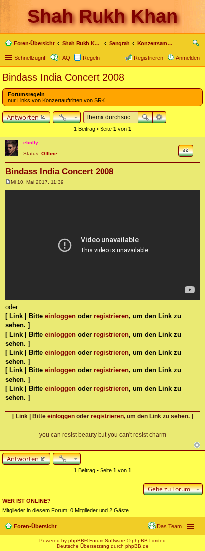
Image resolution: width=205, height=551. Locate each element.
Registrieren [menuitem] (148, 58)
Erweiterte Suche (159, 117)
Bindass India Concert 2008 (63, 77)
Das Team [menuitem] (169, 526)
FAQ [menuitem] (64, 58)
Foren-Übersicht (35, 526)
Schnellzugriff (30, 58)
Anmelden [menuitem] (188, 58)
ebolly (30, 142)
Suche (145, 117)
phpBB (76, 540)
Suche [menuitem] (197, 44)
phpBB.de (137, 546)
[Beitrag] (8, 181)
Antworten (23, 117)
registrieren (111, 316)
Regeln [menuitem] (91, 58)
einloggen (60, 316)
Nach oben (197, 445)
